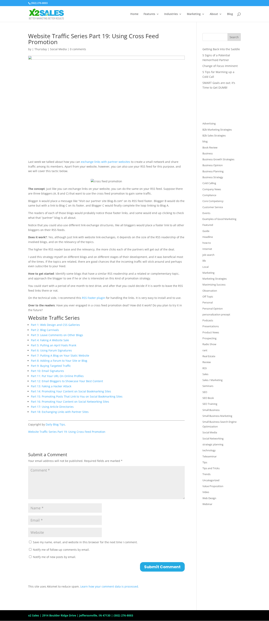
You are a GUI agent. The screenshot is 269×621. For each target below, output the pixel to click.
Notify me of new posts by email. (54, 557)
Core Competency (213, 201)
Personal (207, 302)
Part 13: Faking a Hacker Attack (51, 386)
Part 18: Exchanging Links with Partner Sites (60, 412)
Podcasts (207, 320)
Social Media (58, 49)
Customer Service (212, 207)
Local (205, 267)
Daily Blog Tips (55, 424)
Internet (207, 249)
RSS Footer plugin (93, 298)
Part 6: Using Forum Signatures (51, 350)
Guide (205, 231)
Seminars (207, 386)
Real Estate (208, 356)
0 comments (78, 49)
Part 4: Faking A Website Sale (50, 340)
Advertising (209, 123)
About (214, 14)
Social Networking (213, 438)
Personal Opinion (212, 308)
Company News (211, 189)
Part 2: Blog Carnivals (45, 330)
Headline (207, 237)
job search (208, 255)
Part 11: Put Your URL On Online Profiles (57, 376)
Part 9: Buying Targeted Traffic (51, 366)
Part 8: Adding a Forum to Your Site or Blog (59, 360)
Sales (205, 374)
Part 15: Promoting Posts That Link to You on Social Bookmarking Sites (76, 396)
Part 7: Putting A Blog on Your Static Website (60, 355)
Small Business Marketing (217, 416)
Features (149, 14)
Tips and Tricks (211, 468)
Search (234, 37)
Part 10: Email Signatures (47, 371)
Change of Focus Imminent (220, 66)
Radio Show (209, 344)
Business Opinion (212, 165)
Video (205, 492)
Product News (210, 332)
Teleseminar (209, 456)
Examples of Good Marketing (219, 219)
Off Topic (207, 296)
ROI (204, 368)
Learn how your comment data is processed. (109, 586)
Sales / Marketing (212, 380)
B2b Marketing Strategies (217, 129)
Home (134, 14)
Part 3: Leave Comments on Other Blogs (57, 335)
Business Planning (213, 171)
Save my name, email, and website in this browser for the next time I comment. (85, 542)
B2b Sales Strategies (214, 135)
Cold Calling (209, 183)
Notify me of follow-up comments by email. (61, 549)
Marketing (194, 14)
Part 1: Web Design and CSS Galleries (55, 325)
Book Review (209, 147)
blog (205, 141)
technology (209, 450)
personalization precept (216, 314)
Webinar (207, 504)
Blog (230, 14)
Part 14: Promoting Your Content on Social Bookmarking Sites (71, 391)
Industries (171, 14)
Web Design (209, 498)
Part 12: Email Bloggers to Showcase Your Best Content (67, 381)
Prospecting (209, 338)
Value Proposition (212, 486)
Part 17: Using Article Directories (52, 407)
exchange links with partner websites (105, 162)
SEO (204, 392)
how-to (206, 243)
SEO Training (209, 404)
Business (207, 153)
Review (206, 362)
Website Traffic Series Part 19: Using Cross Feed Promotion (66, 432)
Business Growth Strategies (218, 159)
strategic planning (212, 444)
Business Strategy (212, 177)
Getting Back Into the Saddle (221, 49)
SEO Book (208, 398)
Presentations (210, 326)
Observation (209, 290)
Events (206, 213)
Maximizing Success (213, 284)
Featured (207, 225)
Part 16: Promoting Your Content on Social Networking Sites (70, 401)
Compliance (209, 195)
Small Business (211, 410)
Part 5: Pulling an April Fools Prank (53, 345)
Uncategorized (210, 480)
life (204, 260)
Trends (206, 474)
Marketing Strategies (214, 278)
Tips (204, 462)
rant (204, 350)
